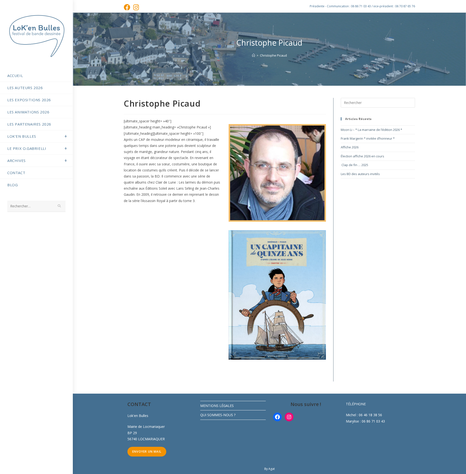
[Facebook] (277, 417)
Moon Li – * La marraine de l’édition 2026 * (371, 129)
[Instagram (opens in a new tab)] (136, 7)
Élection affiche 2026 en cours (362, 156)
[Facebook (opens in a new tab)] (128, 7)
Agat (271, 469)
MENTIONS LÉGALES (217, 405)
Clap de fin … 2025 (354, 165)
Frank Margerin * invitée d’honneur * (368, 138)
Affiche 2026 (349, 147)
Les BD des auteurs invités (360, 174)
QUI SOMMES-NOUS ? (217, 415)
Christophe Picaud (273, 55)
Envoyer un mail (146, 451)
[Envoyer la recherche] (59, 206)
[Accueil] (253, 55)
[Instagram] (289, 417)
